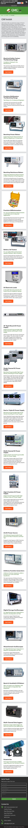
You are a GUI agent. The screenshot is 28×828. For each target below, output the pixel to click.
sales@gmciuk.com (9, 823)
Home (2, 15)
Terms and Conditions (8, 826)
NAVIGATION (14, 5)
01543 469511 (14, 0)
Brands (6, 15)
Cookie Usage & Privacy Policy (18, 826)
